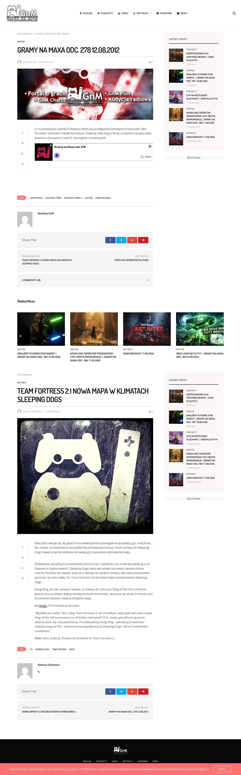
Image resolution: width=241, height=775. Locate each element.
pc (31, 649)
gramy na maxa (103, 198)
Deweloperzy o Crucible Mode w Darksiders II (49, 711)
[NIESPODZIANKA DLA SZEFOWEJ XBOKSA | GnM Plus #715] (176, 55)
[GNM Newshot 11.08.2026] (176, 138)
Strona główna (24, 33)
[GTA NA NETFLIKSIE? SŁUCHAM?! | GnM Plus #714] (176, 97)
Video (124, 13)
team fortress (59, 649)
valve (71, 649)
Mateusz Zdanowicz (33, 411)
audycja (89, 198)
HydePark (166, 13)
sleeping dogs (42, 649)
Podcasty (107, 13)
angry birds (36, 198)
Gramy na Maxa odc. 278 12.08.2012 (128, 711)
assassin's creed (53, 198)
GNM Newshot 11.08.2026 (200, 137)
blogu (43, 606)
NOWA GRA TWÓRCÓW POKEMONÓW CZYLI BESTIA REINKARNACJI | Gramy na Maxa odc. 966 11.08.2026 (200, 117)
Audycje (87, 13)
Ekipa (184, 13)
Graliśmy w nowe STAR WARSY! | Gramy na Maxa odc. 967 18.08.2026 (200, 78)
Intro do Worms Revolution (131, 260)
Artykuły (142, 13)
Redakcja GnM (29, 62)
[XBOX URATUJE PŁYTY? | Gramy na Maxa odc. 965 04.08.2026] (200, 329)
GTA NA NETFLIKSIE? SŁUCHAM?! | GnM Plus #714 (202, 97)
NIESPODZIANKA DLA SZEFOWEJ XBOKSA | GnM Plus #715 (199, 57)
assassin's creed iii (73, 198)
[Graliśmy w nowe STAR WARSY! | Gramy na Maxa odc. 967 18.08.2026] (176, 76)
